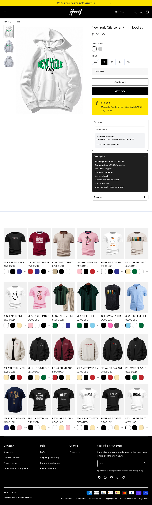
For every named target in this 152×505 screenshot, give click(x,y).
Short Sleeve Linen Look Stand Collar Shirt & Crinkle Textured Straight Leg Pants (63, 316)
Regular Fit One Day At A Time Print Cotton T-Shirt (136, 262)
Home (6, 22)
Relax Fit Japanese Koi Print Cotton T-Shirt (15, 418)
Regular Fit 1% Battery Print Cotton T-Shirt (15, 262)
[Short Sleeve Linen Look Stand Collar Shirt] (136, 297)
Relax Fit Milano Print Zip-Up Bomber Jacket (63, 368)
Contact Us (74, 452)
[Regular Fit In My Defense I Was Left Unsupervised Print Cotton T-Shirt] (39, 399)
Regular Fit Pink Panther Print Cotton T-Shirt (39, 316)
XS (97, 62)
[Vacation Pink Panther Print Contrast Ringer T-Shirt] (88, 243)
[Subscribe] (144, 463)
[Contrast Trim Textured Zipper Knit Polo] (63, 243)
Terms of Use (126, 471)
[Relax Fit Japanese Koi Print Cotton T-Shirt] (15, 399)
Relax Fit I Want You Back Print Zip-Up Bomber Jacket (88, 368)
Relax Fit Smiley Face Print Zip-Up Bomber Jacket (39, 368)
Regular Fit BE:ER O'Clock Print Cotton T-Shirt (112, 418)
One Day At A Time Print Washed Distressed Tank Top (112, 316)
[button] (5, 12)
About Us (8, 452)
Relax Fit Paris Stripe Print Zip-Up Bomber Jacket (112, 368)
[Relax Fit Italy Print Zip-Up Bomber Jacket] (15, 349)
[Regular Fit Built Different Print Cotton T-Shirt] (136, 399)
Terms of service (12, 457)
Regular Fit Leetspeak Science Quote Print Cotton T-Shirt (88, 418)
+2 (73, 271)
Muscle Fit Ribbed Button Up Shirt (88, 316)
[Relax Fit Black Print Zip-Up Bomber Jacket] (136, 349)
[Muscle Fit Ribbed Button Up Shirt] (88, 297)
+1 (146, 325)
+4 (49, 271)
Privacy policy (80, 499)
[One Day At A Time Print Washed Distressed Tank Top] (112, 297)
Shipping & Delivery (49, 457)
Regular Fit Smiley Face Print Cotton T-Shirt (15, 316)
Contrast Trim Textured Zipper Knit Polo (63, 262)
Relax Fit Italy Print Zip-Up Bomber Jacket (15, 368)
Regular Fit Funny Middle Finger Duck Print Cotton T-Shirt (112, 262)
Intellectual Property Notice (17, 468)
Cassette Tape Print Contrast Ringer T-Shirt (39, 262)
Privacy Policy (10, 463)
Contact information (128, 499)
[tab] (9, 31)
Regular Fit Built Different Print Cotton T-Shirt (136, 418)
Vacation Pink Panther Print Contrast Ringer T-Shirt (88, 262)
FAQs (42, 452)
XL (128, 62)
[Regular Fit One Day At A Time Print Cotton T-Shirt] (136, 243)
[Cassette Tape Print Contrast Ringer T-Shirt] (39, 243)
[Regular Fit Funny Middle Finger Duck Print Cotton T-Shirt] (112, 243)
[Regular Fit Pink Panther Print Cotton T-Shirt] (39, 297)
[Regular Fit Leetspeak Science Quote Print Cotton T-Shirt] (88, 399)
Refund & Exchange (50, 463)
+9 (25, 271)
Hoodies (16, 22)
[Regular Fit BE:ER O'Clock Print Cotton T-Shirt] (112, 399)
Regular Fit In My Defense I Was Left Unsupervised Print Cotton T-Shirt (39, 418)
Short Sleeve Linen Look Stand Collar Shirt (136, 316)
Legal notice (143, 499)
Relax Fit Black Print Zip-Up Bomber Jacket (136, 368)
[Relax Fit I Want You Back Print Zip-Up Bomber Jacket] (88, 349)
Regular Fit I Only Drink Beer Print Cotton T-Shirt (63, 418)
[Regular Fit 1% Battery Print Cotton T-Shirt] (15, 243)
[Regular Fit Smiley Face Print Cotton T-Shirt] (15, 297)
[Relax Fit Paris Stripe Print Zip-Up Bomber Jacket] (112, 349)
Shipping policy (111, 499)
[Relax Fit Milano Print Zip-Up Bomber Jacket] (63, 349)
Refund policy (66, 499)
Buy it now (120, 91)
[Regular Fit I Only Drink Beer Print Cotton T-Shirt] (63, 399)
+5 (98, 325)
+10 (25, 427)
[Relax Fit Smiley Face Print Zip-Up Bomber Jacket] (39, 349)
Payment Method (48, 468)
